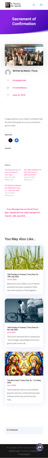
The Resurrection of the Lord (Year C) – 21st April (12, 172)
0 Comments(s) (20, 88)
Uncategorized (19, 80)
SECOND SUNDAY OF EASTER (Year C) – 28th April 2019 (32, 172)
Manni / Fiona (30, 70)
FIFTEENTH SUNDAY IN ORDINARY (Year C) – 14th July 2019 (13, 187)
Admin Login (14, 451)
